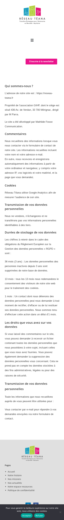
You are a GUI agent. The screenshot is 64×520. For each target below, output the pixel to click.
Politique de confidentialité (21, 490)
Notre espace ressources (20, 486)
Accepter (26, 515)
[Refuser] (60, 512)
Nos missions (14, 479)
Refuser (39, 515)
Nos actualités (15, 482)
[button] (32, 40)
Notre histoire (15, 475)
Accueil (11, 471)
